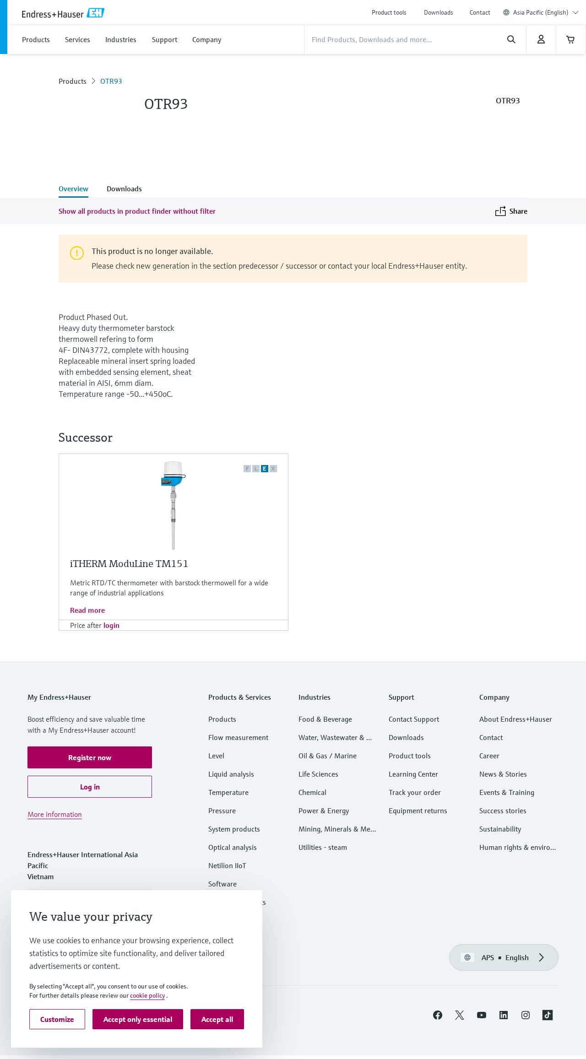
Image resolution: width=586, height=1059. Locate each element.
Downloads (438, 12)
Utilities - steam (322, 847)
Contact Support (414, 719)
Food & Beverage (325, 719)
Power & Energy (323, 810)
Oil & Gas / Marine (327, 755)
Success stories (502, 810)
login (111, 625)
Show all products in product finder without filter (137, 211)
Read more (87, 610)
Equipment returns (418, 810)
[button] (89, 757)
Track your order (415, 792)
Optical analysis (232, 847)
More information (54, 814)
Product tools (389, 12)
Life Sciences (318, 773)
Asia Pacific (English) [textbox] (541, 12)
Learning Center (413, 773)
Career (489, 755)
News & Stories (503, 773)
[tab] (78, 189)
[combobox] (546, 12)
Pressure (222, 810)
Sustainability (500, 828)
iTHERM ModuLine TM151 (129, 563)
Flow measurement (238, 737)
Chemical (312, 792)
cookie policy (147, 995)
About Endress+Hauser (515, 719)
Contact (480, 12)
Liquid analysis (231, 773)
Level (216, 755)
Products (73, 81)
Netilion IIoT (227, 865)
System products (234, 828)
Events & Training (506, 792)
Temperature (228, 792)
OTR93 (111, 81)
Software (222, 883)
